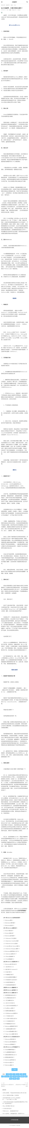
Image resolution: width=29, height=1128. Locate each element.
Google (24, 1074)
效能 (11, 1078)
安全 (18, 1076)
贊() (15, 1069)
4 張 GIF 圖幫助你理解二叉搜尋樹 (11, 1095)
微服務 (22, 1076)
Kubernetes (7, 1076)
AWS (14, 1074)
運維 (18, 1078)
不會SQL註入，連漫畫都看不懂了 (11, 1111)
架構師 (14, 1078)
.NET (7, 1074)
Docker (17, 1074)
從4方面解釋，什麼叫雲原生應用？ (12, 8)
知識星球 (14, 2)
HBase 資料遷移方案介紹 (8, 1106)
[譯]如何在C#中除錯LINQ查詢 (22, 1085)
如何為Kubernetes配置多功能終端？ (7, 1085)
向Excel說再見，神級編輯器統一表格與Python (13, 1113)
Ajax (11, 1074)
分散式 (14, 1076)
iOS (2, 1076)
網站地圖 (18, 1125)
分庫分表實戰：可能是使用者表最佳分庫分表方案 (14, 1092)
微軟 (26, 1076)
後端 (12, 5)
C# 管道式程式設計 (7, 1108)
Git (21, 1074)
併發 (11, 1076)
